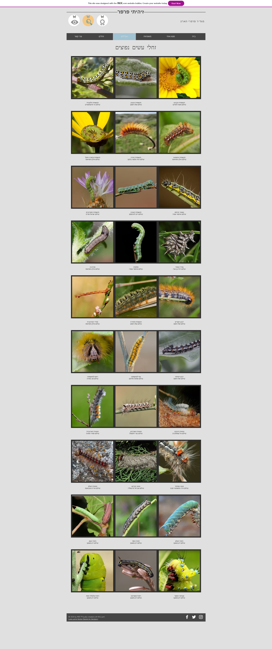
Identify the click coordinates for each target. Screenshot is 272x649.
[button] (92, 83)
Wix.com (101, 617)
